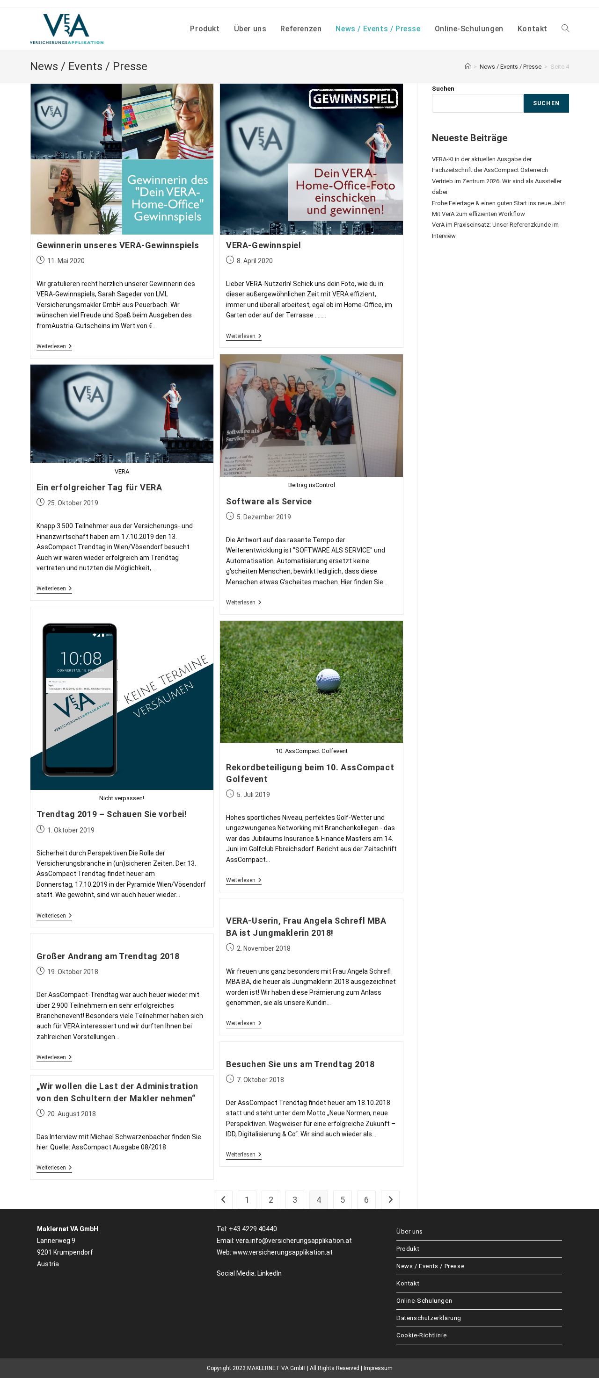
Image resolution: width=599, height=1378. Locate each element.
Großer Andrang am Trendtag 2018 (108, 956)
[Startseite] (468, 66)
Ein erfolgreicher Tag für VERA (99, 487)
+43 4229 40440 (253, 1229)
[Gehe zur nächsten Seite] (390, 1200)
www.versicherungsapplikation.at (283, 1252)
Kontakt (407, 1283)
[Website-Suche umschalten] (565, 29)
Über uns (409, 1231)
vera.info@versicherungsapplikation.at (294, 1240)
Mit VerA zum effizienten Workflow (478, 213)
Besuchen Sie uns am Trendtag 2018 (300, 1064)
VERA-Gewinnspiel (263, 245)
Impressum (378, 1368)
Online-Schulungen (424, 1300)
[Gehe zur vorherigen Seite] (223, 1200)
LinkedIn (269, 1273)
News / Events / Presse (430, 1266)
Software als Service (269, 501)
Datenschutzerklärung (428, 1317)
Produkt (407, 1248)
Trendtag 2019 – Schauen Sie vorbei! (112, 814)
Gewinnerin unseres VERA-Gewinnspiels (118, 245)
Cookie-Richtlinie (421, 1335)
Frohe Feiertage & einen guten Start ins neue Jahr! (499, 203)
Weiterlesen (54, 346)
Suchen (443, 88)
